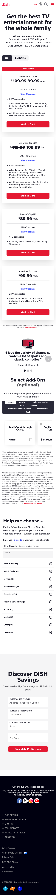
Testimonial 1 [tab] (25, 371)
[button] (28, 702)
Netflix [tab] (22, 402)
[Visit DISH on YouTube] (36, 801)
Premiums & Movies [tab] (39, 402)
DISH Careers (8, 848)
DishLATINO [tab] (20, 58)
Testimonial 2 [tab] (28, 371)
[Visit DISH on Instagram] (31, 801)
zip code (18, 540)
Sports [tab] (10, 402)
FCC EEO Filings (10, 862)
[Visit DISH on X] (25, 801)
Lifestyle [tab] (33, 405)
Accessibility (8, 867)
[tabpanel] (28, 194)
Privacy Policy (9, 857)
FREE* (12, 439)
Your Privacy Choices (12, 853)
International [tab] (42, 409)
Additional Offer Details (33, 503)
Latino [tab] (21, 405)
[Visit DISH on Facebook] (19, 801)
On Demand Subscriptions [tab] (19, 409)
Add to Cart (28, 124)
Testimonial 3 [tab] (31, 371)
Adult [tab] (28, 412)
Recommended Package (29, 546)
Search (7, 553)
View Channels (28, 94)
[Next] (48, 359)
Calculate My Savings (28, 749)
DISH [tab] (7, 58)
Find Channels (10, 546)
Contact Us (7, 872)
